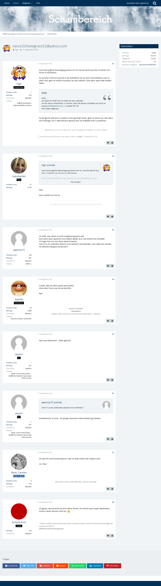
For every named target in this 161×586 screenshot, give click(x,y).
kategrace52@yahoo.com (52, 106)
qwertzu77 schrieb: (52, 402)
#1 (113, 63)
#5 (113, 334)
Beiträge (9, 95)
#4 (113, 279)
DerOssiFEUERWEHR (147, 64)
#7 (113, 452)
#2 (113, 156)
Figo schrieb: (48, 165)
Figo (16, 49)
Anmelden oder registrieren (138, 3)
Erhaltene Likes (11, 92)
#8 (113, 502)
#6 (113, 393)
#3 (113, 230)
